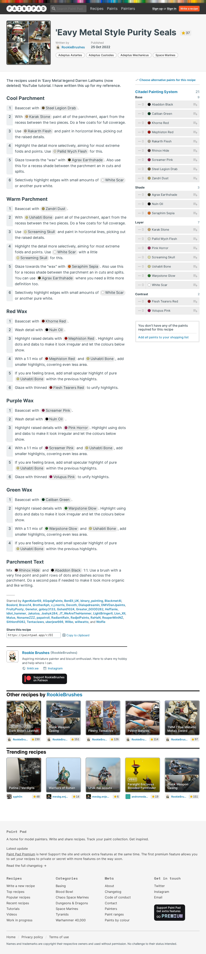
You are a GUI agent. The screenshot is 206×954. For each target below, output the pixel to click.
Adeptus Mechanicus (135, 55)
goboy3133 (47, 609)
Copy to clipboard (77, 635)
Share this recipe (18, 630)
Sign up (157, 8)
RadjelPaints (80, 617)
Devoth (71, 605)
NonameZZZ (26, 617)
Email (158, 897)
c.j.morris (58, 605)
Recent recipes (17, 903)
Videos (11, 914)
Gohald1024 (65, 609)
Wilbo (69, 622)
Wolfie (100, 622)
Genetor (31, 609)
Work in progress (19, 920)
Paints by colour (117, 920)
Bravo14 (25, 605)
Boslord (12, 605)
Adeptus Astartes (70, 55)
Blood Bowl (64, 892)
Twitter (159, 886)
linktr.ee (33, 668)
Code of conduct (118, 897)
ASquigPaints (53, 601)
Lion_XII (119, 613)
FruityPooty (15, 609)
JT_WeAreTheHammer (75, 613)
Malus (10, 617)
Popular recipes (18, 897)
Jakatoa (34, 613)
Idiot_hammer (16, 613)
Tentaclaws (35, 622)
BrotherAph (41, 605)
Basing (61, 886)
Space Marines (165, 55)
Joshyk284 (49, 613)
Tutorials (13, 909)
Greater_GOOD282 (89, 609)
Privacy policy (32, 937)
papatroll (43, 617)
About (109, 886)
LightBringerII (103, 613)
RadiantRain (60, 617)
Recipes (96, 8)
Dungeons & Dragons (72, 903)
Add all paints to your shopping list (163, 337)
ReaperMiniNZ (112, 617)
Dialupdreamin (89, 605)
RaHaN (96, 617)
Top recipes (15, 892)
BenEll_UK (71, 601)
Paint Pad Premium (20, 854)
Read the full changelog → (26, 866)
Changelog (113, 892)
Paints (112, 8)
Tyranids (62, 914)
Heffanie (111, 609)
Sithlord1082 (15, 622)
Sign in (171, 8)
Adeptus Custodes (101, 55)
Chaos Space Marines (72, 897)
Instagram (55, 668)
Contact (111, 903)
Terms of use (59, 937)
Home (10, 937)
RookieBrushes (64, 695)
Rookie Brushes (35, 653)
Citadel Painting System (156, 92)
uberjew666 (54, 622)
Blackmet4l (113, 601)
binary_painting (91, 601)
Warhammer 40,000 (71, 920)
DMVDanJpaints (113, 605)
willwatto (82, 622)
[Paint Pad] (26, 8)
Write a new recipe (20, 886)
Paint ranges (114, 914)
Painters (128, 8)
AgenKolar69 (31, 601)
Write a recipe (189, 8)
